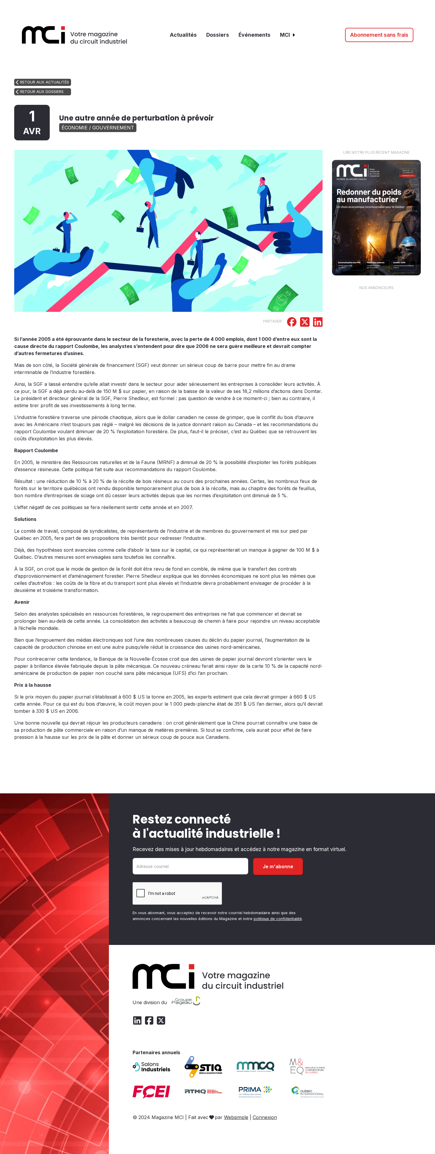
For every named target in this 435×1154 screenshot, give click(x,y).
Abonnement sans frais (379, 35)
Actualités (183, 35)
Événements (254, 35)
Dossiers (217, 35)
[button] (287, 35)
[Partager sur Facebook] (292, 322)
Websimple (236, 1117)
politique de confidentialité (278, 919)
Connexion (265, 1117)
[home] (74, 35)
